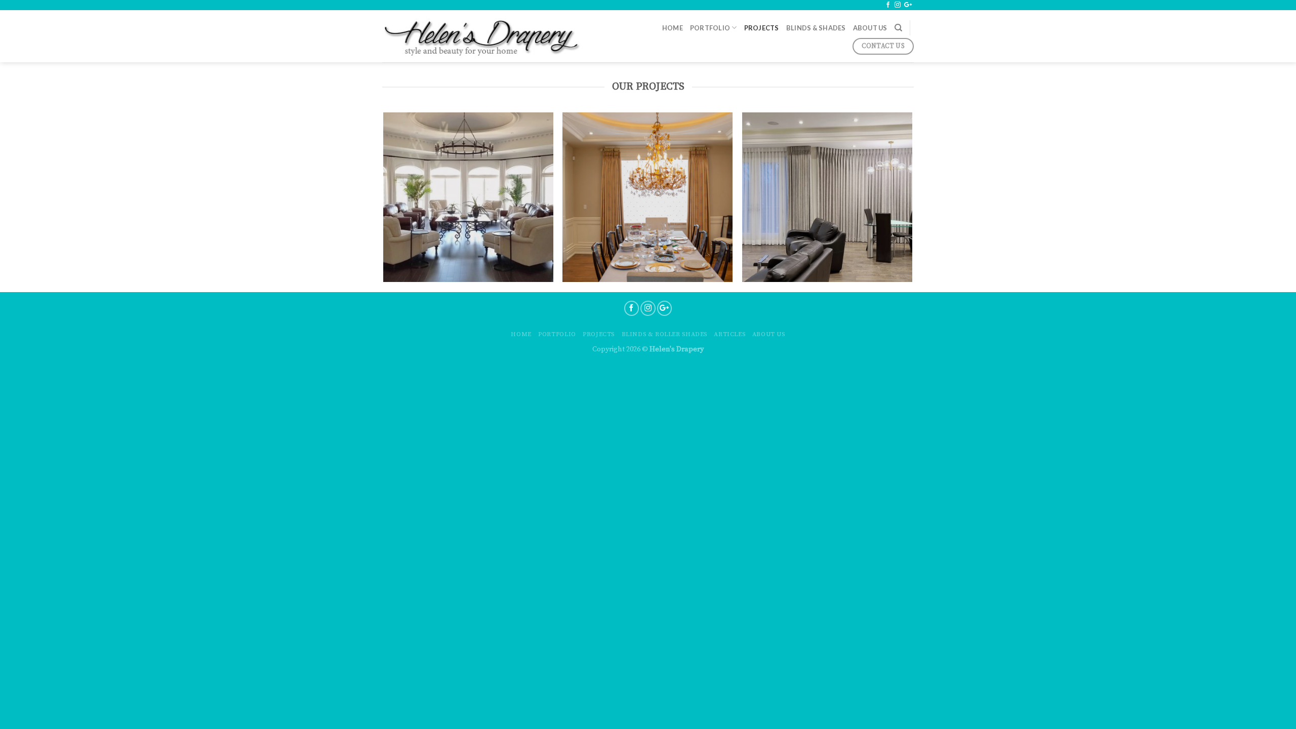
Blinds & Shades (816, 28)
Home (672, 28)
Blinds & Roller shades (664, 334)
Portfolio (710, 28)
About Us (870, 28)
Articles (729, 334)
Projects (761, 28)
